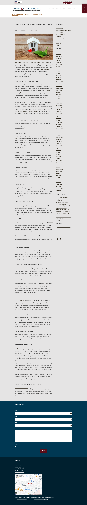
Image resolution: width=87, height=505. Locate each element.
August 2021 (59, 131)
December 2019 (59, 163)
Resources (65, 8)
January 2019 (59, 186)
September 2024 (59, 62)
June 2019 (58, 175)
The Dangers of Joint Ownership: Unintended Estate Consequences (63, 218)
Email (16, 416)
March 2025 (58, 54)
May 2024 (58, 71)
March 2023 (58, 101)
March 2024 (58, 75)
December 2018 (59, 188)
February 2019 (59, 184)
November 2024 (59, 58)
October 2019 (59, 167)
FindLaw (28, 501)
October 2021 (59, 126)
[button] (86, 496)
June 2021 (58, 133)
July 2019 (58, 173)
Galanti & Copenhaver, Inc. (22, 499)
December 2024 (59, 56)
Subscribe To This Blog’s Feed (63, 227)
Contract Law (59, 32)
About (53, 8)
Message (17, 428)
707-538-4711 (67, 3)
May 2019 (58, 177)
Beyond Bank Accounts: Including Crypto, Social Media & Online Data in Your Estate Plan (63, 209)
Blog (61, 8)
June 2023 (58, 94)
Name (16, 410)
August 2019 (59, 171)
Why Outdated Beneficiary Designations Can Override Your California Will (63, 199)
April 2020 (58, 154)
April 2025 (58, 52)
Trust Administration (60, 41)
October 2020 (59, 141)
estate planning (34, 30)
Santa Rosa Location (19, 472)
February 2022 (59, 122)
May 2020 (58, 152)
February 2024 (59, 77)
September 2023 (59, 88)
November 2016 (59, 190)
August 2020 (59, 145)
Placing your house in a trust (21, 348)
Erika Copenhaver (19, 30)
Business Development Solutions (20, 501)
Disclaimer (17, 444)
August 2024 (59, 64)
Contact (70, 8)
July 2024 (58, 67)
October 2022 (59, 109)
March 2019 (58, 182)
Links (74, 8)
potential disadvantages (45, 69)
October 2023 (59, 86)
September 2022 (59, 111)
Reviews (57, 8)
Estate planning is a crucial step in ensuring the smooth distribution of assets (32, 62)
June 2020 (58, 150)
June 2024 (58, 69)
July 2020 (58, 148)
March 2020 (58, 156)
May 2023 (58, 96)
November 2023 (59, 84)
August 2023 (59, 90)
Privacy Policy (44, 499)
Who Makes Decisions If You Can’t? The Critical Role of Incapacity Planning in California (63, 204)
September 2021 (59, 128)
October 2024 (59, 60)
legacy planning (59, 38)
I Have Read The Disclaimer (23, 447)
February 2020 (59, 158)
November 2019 (59, 165)
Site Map (40, 499)
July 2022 (58, 116)
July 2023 (58, 92)
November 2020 (59, 139)
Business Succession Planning (62, 30)
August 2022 (59, 113)
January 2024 (59, 79)
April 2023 (58, 99)
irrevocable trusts (21, 300)
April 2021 (58, 135)
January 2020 (59, 160)
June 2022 (58, 118)
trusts (57, 43)
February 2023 (59, 103)
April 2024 (58, 73)
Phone (16, 422)
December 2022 (59, 107)
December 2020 (59, 137)
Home (50, 8)
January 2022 (59, 124)
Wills (57, 45)
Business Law (59, 28)
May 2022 (58, 120)
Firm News (58, 36)
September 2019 (59, 169)
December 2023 (59, 81)
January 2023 (59, 105)
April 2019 (58, 180)
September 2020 (59, 143)
